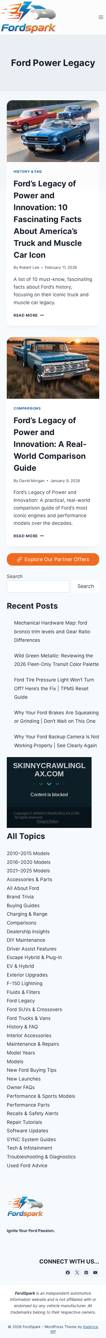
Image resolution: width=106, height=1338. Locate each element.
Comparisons (27, 408)
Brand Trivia (20, 897)
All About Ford (23, 888)
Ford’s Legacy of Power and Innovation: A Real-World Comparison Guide (50, 444)
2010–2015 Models (28, 853)
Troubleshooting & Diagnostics (41, 1157)
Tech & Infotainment (29, 1148)
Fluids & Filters (23, 992)
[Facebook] (68, 1273)
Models (15, 1061)
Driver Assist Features (32, 949)
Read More (29, 315)
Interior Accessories (29, 1035)
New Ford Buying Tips (32, 1070)
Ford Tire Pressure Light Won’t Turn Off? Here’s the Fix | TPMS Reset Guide (54, 688)
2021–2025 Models (28, 870)
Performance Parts (28, 1105)
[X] (77, 1273)
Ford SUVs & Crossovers (34, 1009)
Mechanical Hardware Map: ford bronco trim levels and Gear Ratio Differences (52, 631)
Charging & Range (27, 914)
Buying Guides (23, 905)
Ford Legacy (21, 1000)
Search (15, 576)
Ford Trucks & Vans (29, 1018)
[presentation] (53, 368)
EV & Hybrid (20, 966)
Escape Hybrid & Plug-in (34, 957)
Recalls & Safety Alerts (33, 1113)
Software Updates (27, 1131)
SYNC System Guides (31, 1139)
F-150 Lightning (24, 983)
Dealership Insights (28, 931)
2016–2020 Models (29, 862)
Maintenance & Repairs (33, 1044)
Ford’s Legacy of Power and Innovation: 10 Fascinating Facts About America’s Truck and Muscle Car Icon (48, 219)
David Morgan (32, 480)
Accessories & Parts (29, 879)
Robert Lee (29, 267)
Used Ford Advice (27, 1165)
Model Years (21, 1053)
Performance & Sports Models (41, 1096)
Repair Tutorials (24, 1122)
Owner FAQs (21, 1087)
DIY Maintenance (26, 940)
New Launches (24, 1079)
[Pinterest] (86, 1273)
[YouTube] (95, 1273)
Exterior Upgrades (27, 975)
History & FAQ (22, 1027)
